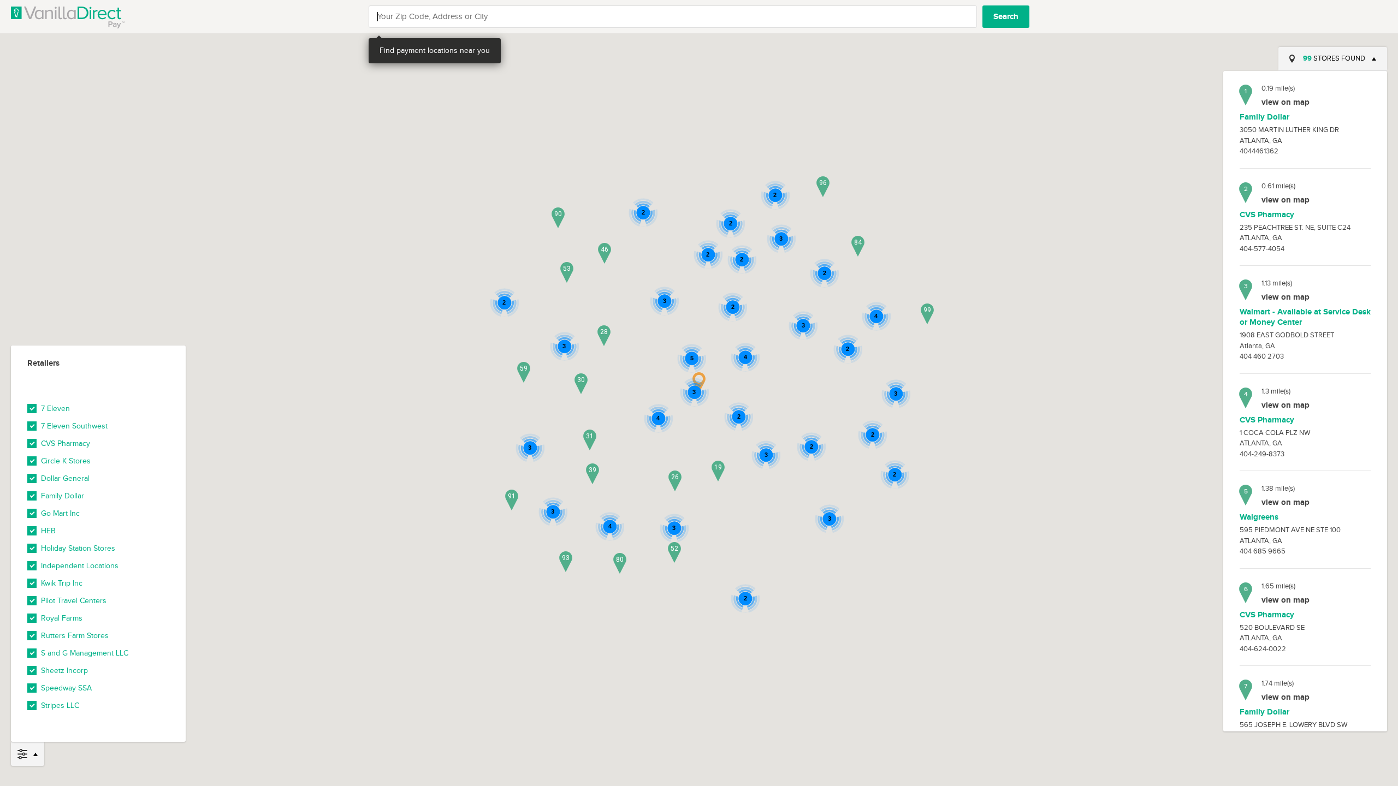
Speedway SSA (66, 688)
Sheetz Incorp (64, 670)
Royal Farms (61, 618)
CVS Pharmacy (65, 443)
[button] (718, 471)
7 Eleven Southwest (74, 426)
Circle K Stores (66, 461)
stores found (1334, 58)
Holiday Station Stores (78, 548)
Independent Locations (80, 566)
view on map (1285, 102)
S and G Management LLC (84, 653)
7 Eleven (55, 408)
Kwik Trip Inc (61, 583)
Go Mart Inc (60, 513)
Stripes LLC (60, 705)
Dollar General (65, 478)
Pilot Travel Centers (73, 601)
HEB (48, 531)
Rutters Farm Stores (75, 636)
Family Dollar (62, 496)
